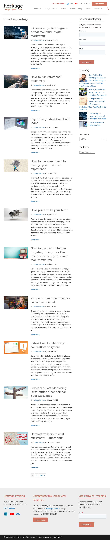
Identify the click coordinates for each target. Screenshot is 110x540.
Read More (35, 68)
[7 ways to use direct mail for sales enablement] (16, 302)
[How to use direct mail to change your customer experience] (16, 165)
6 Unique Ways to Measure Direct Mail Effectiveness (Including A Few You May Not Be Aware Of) (92, 104)
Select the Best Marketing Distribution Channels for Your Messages (48, 392)
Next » (42, 475)
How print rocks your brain (49, 210)
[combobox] (92, 139)
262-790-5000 (58, 3)
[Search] (107, 9)
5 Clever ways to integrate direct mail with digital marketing (49, 32)
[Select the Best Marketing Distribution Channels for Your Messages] (16, 392)
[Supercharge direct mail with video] (16, 123)
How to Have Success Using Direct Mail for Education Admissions (97, 92)
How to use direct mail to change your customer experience (48, 165)
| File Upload (84, 3)
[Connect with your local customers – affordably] (16, 438)
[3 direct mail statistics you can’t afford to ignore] (16, 347)
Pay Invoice (99, 3)
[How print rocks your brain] (16, 214)
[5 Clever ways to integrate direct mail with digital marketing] (16, 32)
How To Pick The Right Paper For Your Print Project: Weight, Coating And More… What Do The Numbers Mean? (92, 80)
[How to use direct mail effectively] (16, 81)
